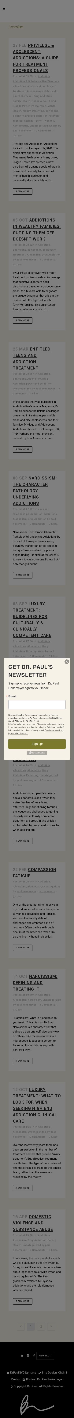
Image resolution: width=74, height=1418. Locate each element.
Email (12, 696)
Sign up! (37, 743)
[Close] (67, 661)
